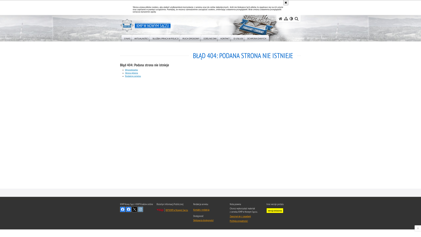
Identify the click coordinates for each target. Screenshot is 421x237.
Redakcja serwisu (133, 76)
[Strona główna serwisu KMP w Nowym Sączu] (280, 19)
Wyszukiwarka (131, 70)
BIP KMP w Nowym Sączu (177, 210)
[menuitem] (127, 37)
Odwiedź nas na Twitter (134, 209)
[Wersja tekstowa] (291, 19)
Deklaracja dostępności (203, 220)
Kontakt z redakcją (201, 209)
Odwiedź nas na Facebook (122, 209)
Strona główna (131, 73)
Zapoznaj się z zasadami (240, 216)
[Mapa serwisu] (286, 19)
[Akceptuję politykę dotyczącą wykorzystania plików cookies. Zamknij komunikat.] (285, 2)
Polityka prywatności (239, 221)
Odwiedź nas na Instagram (140, 209)
